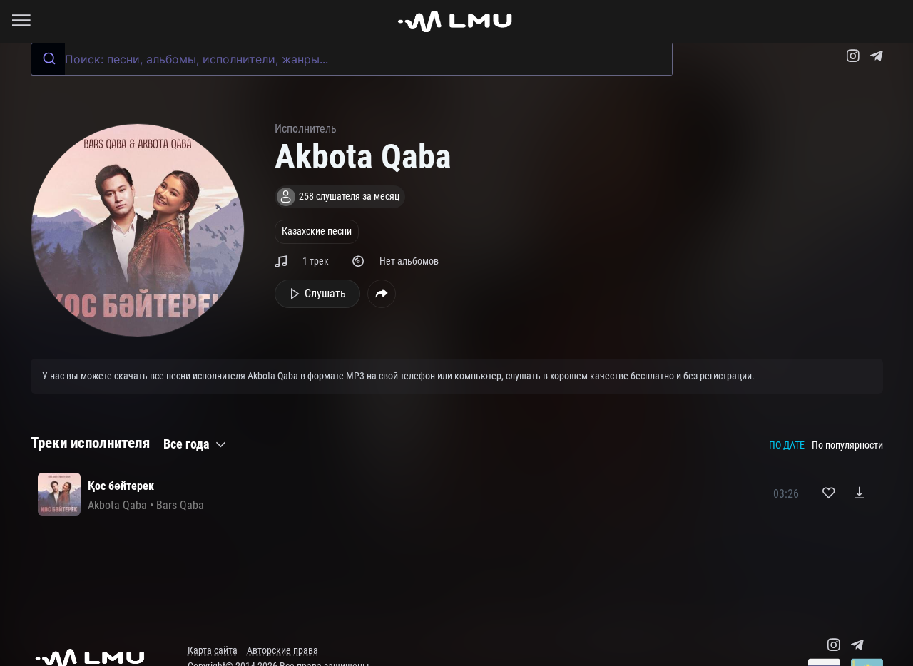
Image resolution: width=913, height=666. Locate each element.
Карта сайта (213, 651)
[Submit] (48, 59)
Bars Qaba (180, 505)
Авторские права (282, 651)
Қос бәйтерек (121, 486)
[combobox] (352, 59)
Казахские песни (317, 231)
